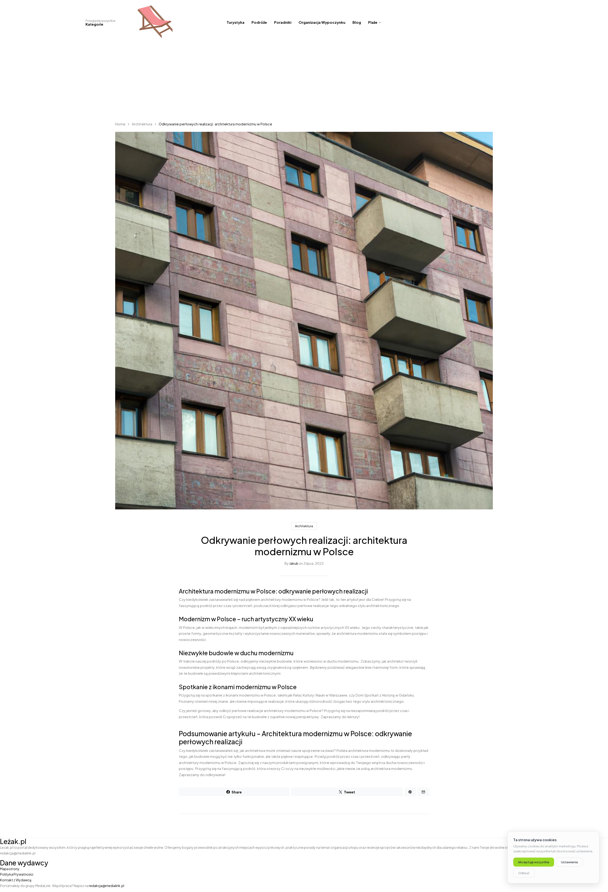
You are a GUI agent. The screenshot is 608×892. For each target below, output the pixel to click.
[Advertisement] (304, 80)
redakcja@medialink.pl (106, 885)
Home (120, 124)
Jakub (293, 563)
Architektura (142, 124)
